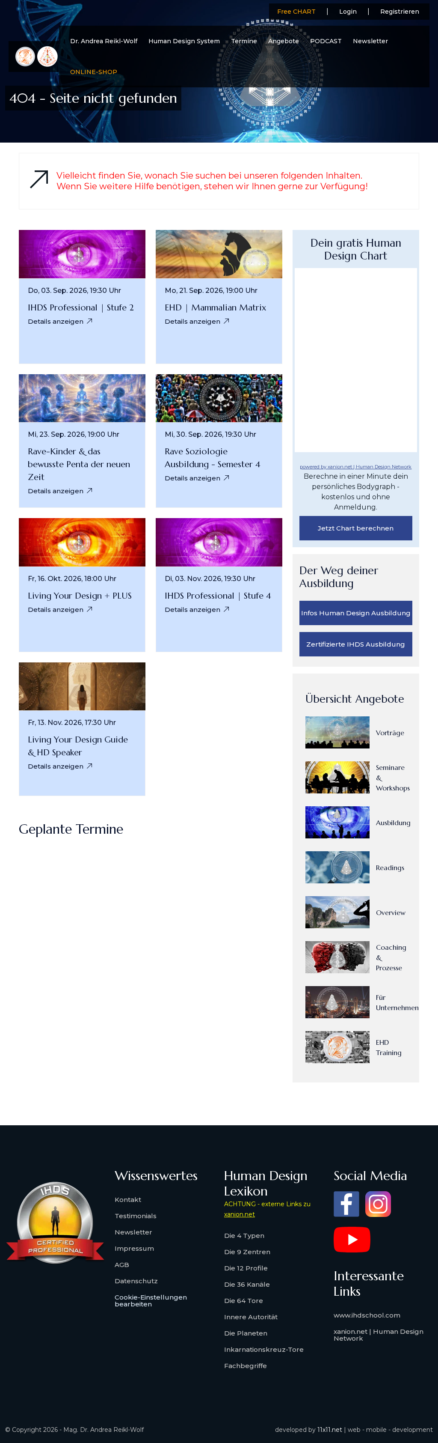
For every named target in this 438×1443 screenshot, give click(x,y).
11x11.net (329, 1430)
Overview (390, 912)
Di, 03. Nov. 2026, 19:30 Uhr (210, 578)
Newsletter (370, 41)
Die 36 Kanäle (247, 1284)
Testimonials (136, 1216)
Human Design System (184, 41)
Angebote (283, 41)
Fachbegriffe (245, 1366)
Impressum (134, 1248)
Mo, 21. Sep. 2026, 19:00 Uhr (211, 290)
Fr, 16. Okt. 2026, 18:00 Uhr (72, 578)
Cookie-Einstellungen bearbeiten (151, 1300)
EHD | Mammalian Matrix (215, 307)
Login (348, 11)
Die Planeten (245, 1333)
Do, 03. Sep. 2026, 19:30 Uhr (74, 290)
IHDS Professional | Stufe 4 (218, 595)
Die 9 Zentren (247, 1252)
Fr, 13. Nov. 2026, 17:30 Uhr (72, 722)
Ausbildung (393, 822)
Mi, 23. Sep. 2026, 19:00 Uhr (73, 434)
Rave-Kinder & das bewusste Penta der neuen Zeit (79, 464)
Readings (390, 867)
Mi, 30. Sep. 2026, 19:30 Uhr (210, 434)
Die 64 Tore (243, 1301)
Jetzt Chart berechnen (356, 528)
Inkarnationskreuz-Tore (264, 1349)
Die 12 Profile (246, 1268)
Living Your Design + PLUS (80, 595)
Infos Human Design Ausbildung (356, 613)
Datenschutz (136, 1281)
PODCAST (326, 41)
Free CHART (296, 11)
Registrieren (399, 11)
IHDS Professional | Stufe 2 (81, 307)
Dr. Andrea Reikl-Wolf (103, 41)
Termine (244, 41)
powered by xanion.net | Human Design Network (355, 467)
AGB (122, 1265)
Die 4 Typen (244, 1235)
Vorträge (390, 732)
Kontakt (128, 1200)
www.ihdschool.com (367, 1315)
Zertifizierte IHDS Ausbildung (355, 644)
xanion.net (239, 1214)
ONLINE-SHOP (93, 72)
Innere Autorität (251, 1317)
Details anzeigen (55, 321)
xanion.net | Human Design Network (378, 1334)
